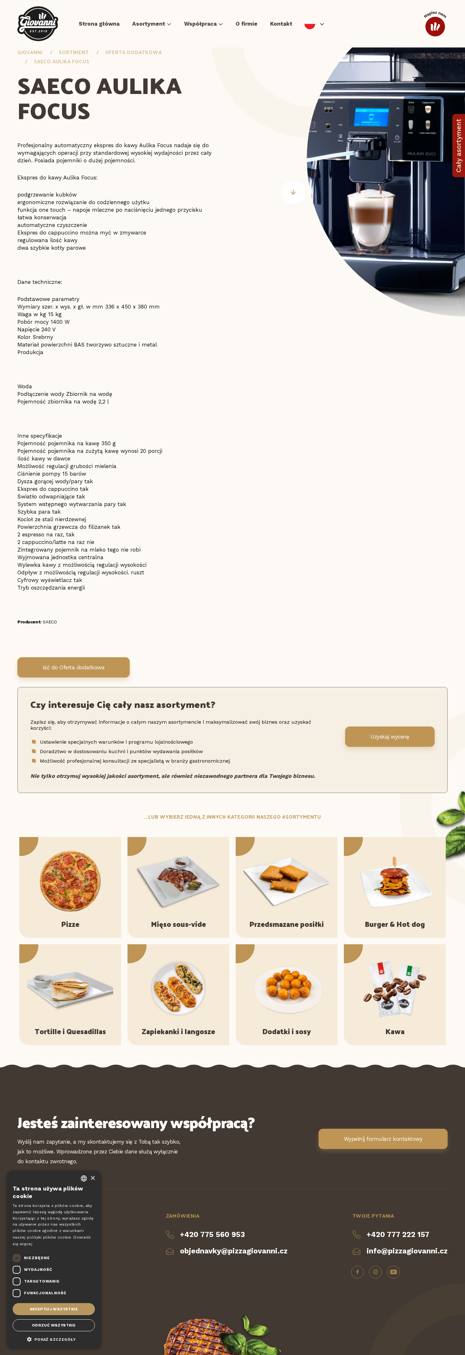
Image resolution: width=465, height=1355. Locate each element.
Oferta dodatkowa (133, 52)
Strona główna (99, 24)
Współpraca (200, 24)
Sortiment (74, 52)
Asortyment (148, 24)
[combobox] (84, 1178)
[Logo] (37, 23)
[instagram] (375, 1272)
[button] (54, 1338)
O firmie (246, 24)
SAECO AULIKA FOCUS (61, 61)
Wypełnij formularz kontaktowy (383, 1139)
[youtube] (394, 1272)
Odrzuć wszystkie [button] (54, 1325)
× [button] (92, 1178)
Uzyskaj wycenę (389, 737)
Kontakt (281, 24)
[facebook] (357, 1272)
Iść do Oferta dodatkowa (73, 667)
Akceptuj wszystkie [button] (54, 1309)
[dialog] (53, 1260)
